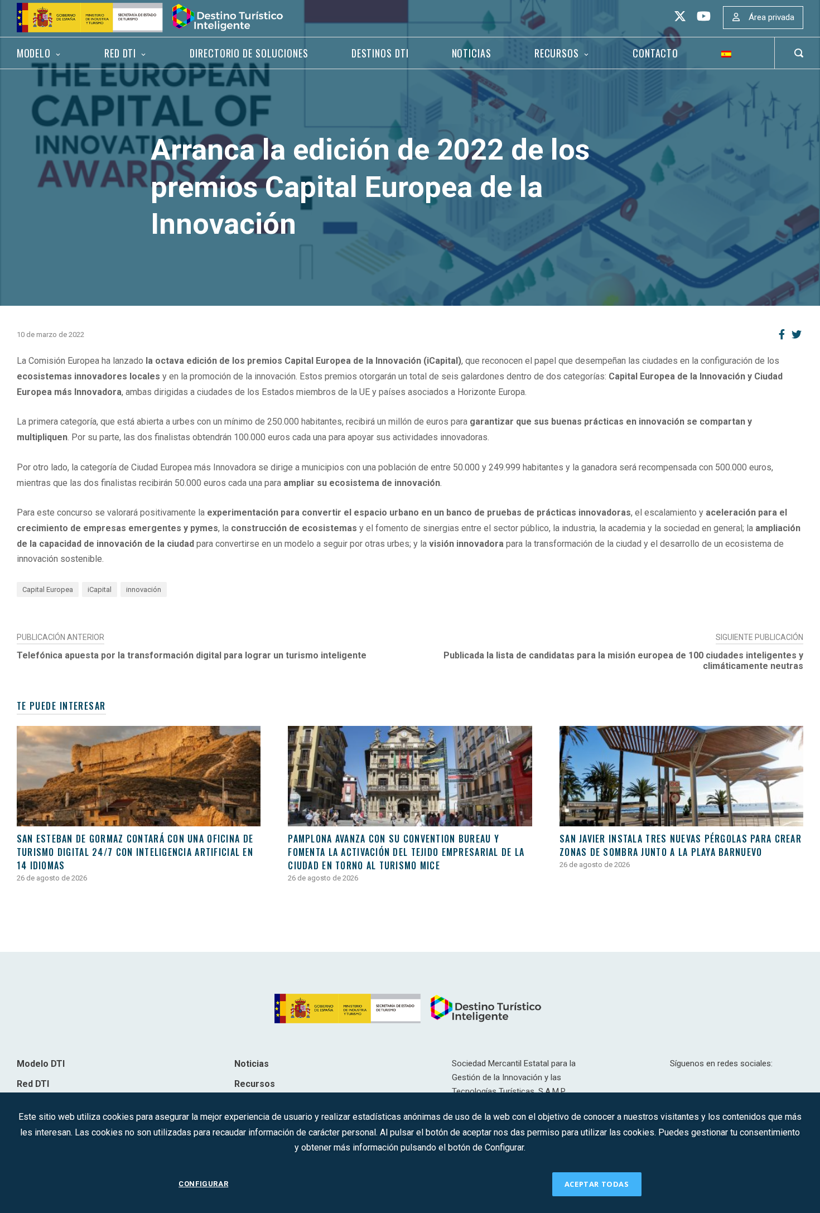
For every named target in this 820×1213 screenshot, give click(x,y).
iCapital (100, 589)
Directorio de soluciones (249, 53)
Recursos (556, 53)
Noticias (471, 53)
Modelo (34, 53)
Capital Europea (47, 589)
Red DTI (120, 53)
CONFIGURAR (203, 1184)
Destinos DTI (380, 53)
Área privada (771, 17)
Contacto (655, 53)
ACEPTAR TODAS (597, 1184)
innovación (143, 589)
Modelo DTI (41, 1063)
